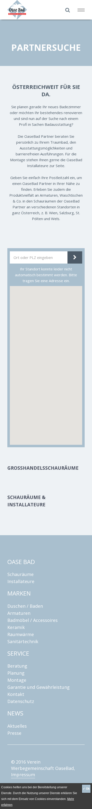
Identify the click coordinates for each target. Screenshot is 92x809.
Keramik (16, 627)
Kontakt (15, 694)
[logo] (35, 10)
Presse (14, 733)
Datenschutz (20, 701)
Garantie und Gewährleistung (38, 687)
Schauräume (20, 574)
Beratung (17, 666)
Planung (16, 673)
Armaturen (18, 613)
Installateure (20, 581)
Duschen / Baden (25, 606)
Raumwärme (20, 634)
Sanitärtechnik (22, 641)
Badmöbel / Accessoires (32, 620)
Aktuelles (17, 726)
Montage (16, 680)
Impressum (23, 774)
